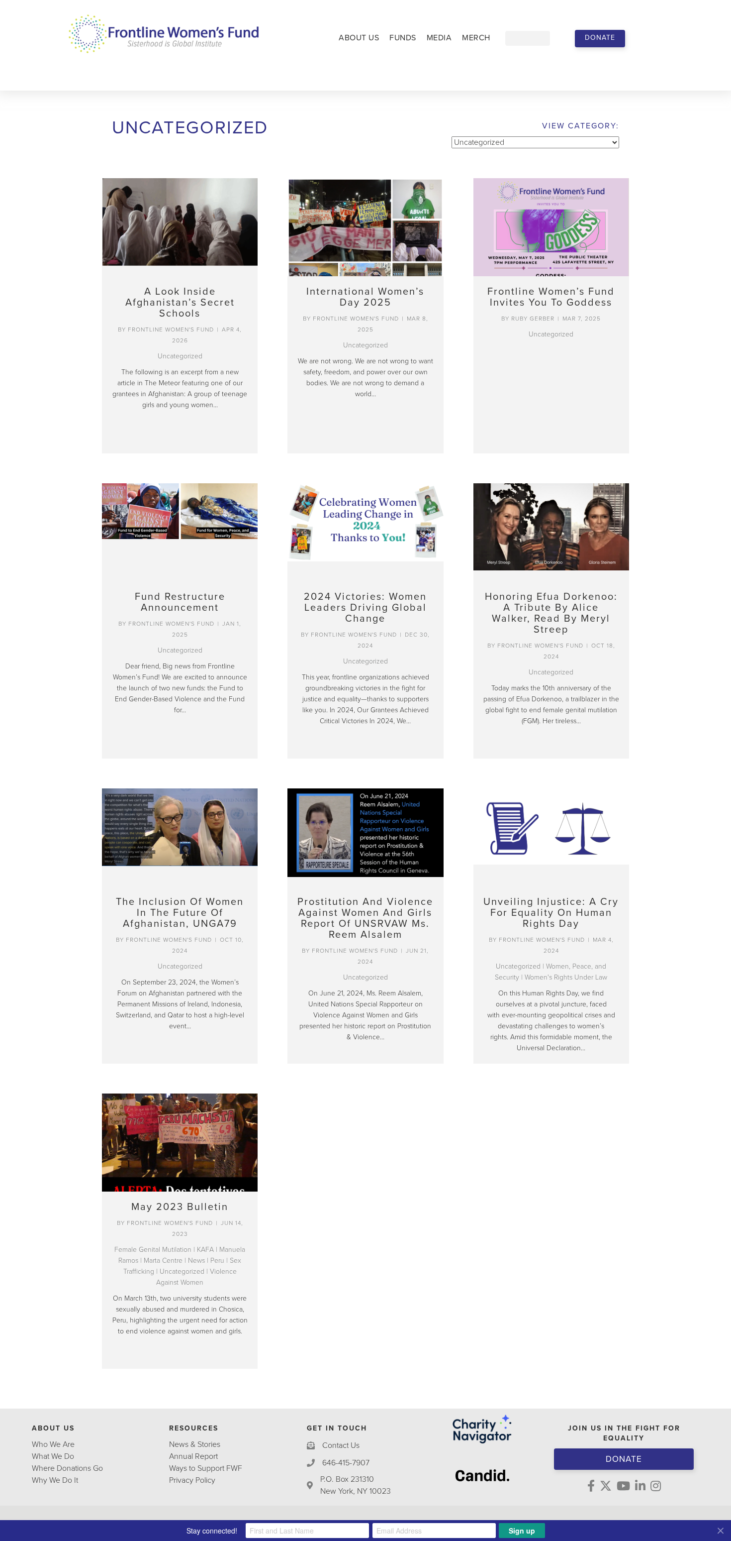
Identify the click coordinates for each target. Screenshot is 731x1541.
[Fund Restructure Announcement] (180, 532)
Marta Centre (163, 1260)
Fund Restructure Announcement (180, 602)
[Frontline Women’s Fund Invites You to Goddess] (551, 227)
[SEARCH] (557, 38)
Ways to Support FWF (205, 1468)
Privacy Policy (192, 1480)
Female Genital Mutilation (152, 1249)
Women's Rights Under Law (566, 977)
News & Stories (194, 1444)
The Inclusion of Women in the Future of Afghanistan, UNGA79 (180, 913)
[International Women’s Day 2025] (365, 227)
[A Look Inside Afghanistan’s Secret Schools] (180, 227)
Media (439, 38)
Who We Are (53, 1444)
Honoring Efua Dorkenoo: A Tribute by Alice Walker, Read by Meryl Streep (551, 613)
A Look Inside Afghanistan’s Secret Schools (180, 303)
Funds (402, 38)
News (196, 1260)
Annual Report (193, 1456)
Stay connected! (211, 1531)
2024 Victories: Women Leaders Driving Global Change (365, 608)
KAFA (205, 1249)
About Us (359, 38)
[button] (600, 38)
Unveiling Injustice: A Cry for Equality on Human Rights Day (551, 913)
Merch (476, 38)
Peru (217, 1260)
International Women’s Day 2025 (365, 297)
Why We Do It (55, 1480)
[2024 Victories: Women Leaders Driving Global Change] (365, 532)
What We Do (53, 1456)
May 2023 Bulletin (179, 1207)
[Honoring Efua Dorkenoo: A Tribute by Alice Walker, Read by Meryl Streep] (551, 532)
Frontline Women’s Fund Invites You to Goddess (551, 297)
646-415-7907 (345, 1463)
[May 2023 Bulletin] (180, 1143)
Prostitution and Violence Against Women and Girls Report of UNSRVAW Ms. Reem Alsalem (365, 918)
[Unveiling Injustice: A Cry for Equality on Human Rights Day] (551, 837)
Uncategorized (180, 356)
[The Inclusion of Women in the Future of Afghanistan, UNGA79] (180, 837)
